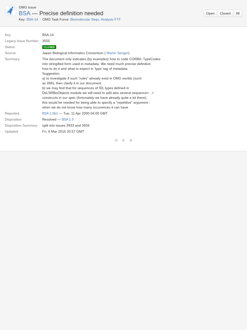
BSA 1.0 (68, 119)
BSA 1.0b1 (50, 113)
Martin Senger (117, 53)
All (238, 13)
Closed (225, 13)
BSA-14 (32, 19)
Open (210, 13)
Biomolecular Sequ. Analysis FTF (95, 19)
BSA (24, 13)
